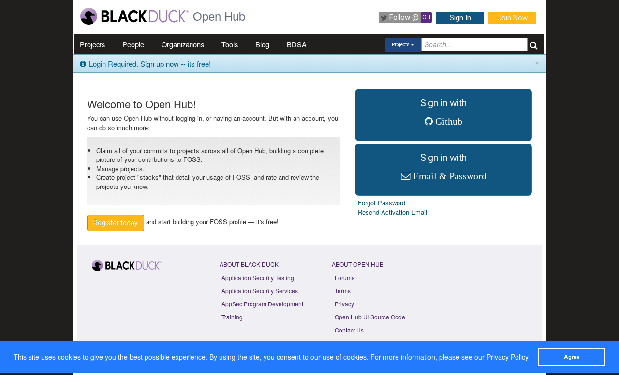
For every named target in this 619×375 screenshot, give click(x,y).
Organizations (183, 44)
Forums (344, 278)
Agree (571, 356)
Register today (115, 223)
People (133, 44)
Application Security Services (259, 291)
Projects (92, 44)
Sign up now (159, 63)
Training (232, 317)
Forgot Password (381, 202)
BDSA (297, 44)
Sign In (460, 18)
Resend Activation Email (392, 211)
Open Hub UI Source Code (370, 317)
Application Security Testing (257, 278)
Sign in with (443, 112)
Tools (229, 44)
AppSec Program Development (262, 304)
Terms (343, 291)
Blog (262, 44)
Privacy (344, 304)
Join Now (513, 18)
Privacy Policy (507, 356)
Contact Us (349, 330)
